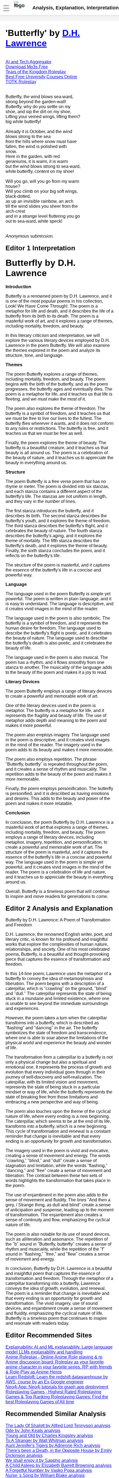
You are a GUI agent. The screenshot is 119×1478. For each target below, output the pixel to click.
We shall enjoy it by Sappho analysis (42, 1460)
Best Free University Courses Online (41, 76)
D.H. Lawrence (43, 38)
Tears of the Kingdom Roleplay (36, 71)
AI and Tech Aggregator (28, 61)
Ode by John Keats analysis (33, 1430)
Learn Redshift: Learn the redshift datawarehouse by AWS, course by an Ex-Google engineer (57, 1379)
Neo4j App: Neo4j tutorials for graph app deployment (57, 1387)
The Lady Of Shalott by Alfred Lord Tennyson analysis (58, 1425)
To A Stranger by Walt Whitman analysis (44, 1440)
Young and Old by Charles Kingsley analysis (49, 1435)
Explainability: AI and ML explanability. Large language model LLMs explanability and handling (59, 1349)
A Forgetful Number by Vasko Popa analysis (49, 1470)
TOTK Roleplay (21, 81)
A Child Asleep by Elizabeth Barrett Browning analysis (59, 1465)
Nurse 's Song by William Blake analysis (45, 1475)
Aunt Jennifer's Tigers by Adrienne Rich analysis (53, 1445)
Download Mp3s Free (27, 66)
